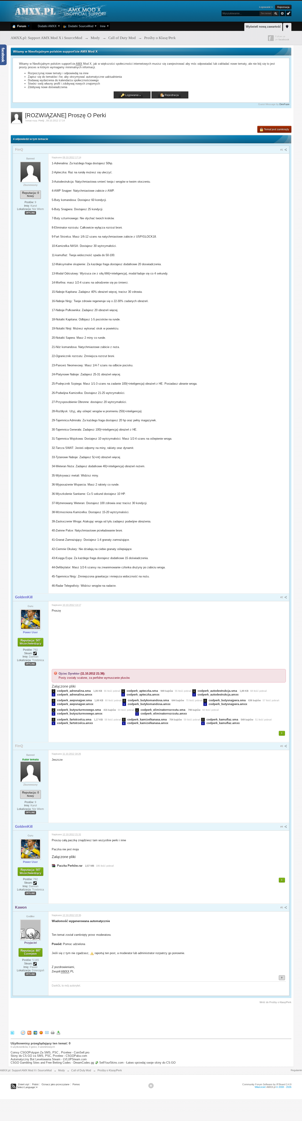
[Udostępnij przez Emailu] (47, 1032)
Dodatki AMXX (46, 26)
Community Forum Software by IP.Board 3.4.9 (266, 1084)
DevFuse (284, 104)
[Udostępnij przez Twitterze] (12, 1032)
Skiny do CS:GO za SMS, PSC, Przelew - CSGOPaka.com (49, 1055)
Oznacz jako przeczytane (55, 1084)
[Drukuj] (52, 1032)
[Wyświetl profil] (30, 171)
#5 (282, 907)
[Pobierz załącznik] (53, 690)
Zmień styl (23, 1084)
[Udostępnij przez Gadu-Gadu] (41, 1032)
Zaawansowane (282, 13)
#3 (282, 746)
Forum (20, 26)
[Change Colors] (288, 13)
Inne (102, 26)
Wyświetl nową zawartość (263, 26)
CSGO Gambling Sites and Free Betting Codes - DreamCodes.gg (52, 1062)
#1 (282, 149)
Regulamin (296, 1070)
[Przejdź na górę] (151, 1085)
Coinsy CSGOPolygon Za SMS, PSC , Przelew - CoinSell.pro (50, 1052)
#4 (282, 826)
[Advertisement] (91, 1016)
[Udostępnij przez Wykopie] (23, 1032)
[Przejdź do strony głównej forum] (60, 11)
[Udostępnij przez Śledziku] (35, 1032)
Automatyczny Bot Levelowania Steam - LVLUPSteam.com (49, 1059)
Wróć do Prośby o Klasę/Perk (275, 1002)
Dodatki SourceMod (79, 26)
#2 (282, 597)
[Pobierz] (58, 1032)
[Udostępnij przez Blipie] (29, 1032)
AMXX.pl (270, 1087)
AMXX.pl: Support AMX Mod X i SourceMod (26, 1070)
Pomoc (76, 1084)
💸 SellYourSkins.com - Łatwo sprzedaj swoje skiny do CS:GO (135, 1062)
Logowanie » (266, 7)
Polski (35, 1084)
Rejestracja (283, 7)
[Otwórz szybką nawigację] (287, 26)
